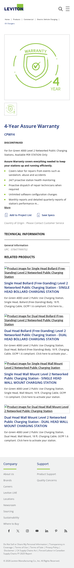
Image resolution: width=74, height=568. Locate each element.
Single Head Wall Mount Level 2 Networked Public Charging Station (36, 378)
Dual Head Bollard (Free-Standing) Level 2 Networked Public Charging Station (35, 335)
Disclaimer (9, 550)
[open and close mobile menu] (68, 9)
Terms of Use (21, 547)
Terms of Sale (36, 547)
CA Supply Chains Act (27, 550)
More (7, 207)
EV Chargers (10, 23)
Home (7, 19)
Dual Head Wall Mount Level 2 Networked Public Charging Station (36, 421)
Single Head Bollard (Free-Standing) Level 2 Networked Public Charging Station (37, 287)
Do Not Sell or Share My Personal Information (25, 544)
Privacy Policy (52, 547)
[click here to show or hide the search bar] (61, 9)
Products (16, 19)
